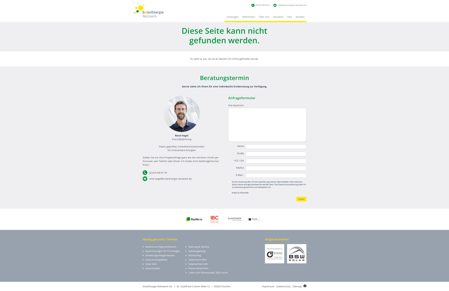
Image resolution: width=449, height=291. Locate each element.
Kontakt (300, 16)
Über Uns (264, 16)
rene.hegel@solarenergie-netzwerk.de (170, 178)
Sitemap (297, 286)
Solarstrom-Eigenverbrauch (160, 246)
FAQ (289, 16)
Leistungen (232, 16)
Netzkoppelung (196, 251)
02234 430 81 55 (158, 172)
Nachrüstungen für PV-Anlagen (162, 251)
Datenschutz (284, 286)
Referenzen (248, 16)
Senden (301, 199)
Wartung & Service (198, 246)
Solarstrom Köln (197, 259)
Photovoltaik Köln (198, 268)
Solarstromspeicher (156, 259)
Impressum (268, 286)
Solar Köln (151, 264)
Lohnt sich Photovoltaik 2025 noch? (208, 272)
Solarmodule (152, 268)
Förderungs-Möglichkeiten (160, 255)
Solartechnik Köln (198, 264)
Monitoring (194, 255)
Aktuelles (278, 16)
